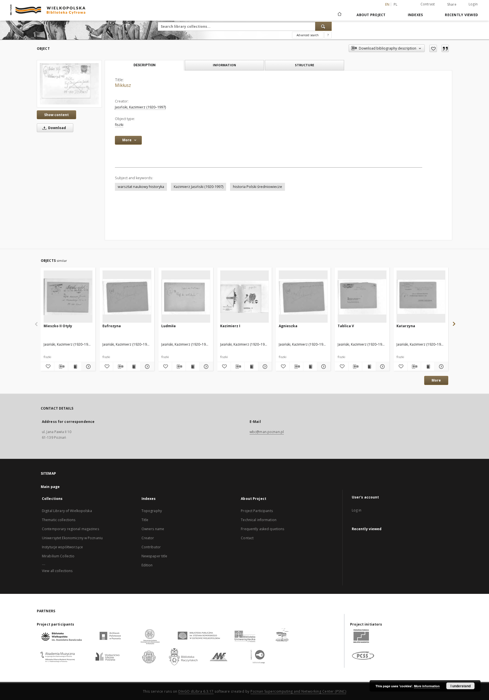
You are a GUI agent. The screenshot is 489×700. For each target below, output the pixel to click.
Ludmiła (168, 326)
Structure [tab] (304, 65)
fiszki (119, 124)
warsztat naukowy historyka (141, 186)
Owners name (152, 528)
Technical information (258, 519)
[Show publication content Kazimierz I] (251, 366)
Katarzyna (405, 326)
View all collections (57, 570)
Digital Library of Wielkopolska (67, 510)
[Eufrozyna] (127, 297)
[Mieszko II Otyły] (68, 297)
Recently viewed (461, 14)
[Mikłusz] (69, 83)
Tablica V (346, 326)
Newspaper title (154, 556)
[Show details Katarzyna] (440, 366)
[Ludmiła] (186, 297)
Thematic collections (58, 519)
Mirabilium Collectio (58, 556)
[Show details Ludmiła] (205, 366)
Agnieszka (288, 326)
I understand (461, 685)
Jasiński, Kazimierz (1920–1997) (140, 107)
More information (427, 686)
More (436, 380)
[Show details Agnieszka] (323, 366)
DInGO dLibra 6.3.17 (196, 691)
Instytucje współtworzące (62, 547)
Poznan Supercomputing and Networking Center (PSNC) (298, 691)
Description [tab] (144, 65)
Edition (147, 565)
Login (473, 4)
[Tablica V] (362, 297)
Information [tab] (224, 65)
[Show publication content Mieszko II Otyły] (75, 366)
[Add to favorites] (433, 48)
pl (396, 4)
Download (56, 127)
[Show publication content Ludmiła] (192, 366)
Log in (357, 510)
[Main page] (339, 14)
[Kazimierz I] (244, 297)
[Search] (323, 26)
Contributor (151, 547)
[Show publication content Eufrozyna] (133, 366)
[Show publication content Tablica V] (369, 366)
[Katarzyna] (421, 297)
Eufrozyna (111, 326)
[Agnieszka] (303, 297)
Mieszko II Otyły (58, 326)
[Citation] (445, 48)
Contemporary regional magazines (70, 528)
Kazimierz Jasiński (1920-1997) (198, 186)
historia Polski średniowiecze (257, 186)
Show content (56, 114)
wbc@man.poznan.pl (267, 431)
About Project (371, 14)
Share (451, 4)
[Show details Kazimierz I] (264, 366)
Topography (151, 510)
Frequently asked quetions (262, 528)
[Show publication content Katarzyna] (427, 366)
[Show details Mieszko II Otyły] (87, 366)
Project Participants (257, 510)
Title (145, 519)
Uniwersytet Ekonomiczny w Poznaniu (72, 538)
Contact (247, 538)
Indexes (415, 14)
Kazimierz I (230, 326)
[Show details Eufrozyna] (146, 366)
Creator (147, 538)
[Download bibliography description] (61, 366)
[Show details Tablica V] (382, 366)
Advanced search (308, 35)
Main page (50, 486)
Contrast (428, 4)
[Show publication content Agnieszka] (310, 366)
